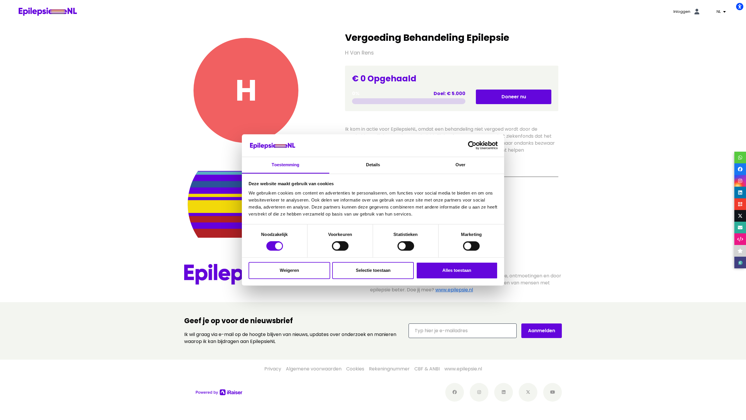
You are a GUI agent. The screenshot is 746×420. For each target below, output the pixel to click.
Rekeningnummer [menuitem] (389, 368)
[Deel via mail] (740, 227)
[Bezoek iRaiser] (219, 392)
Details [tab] (373, 164)
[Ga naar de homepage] (48, 11)
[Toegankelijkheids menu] (739, 6)
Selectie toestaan (373, 270)
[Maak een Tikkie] (740, 262)
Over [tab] (460, 164)
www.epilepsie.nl (454, 289)
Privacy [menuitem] (272, 368)
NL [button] (719, 11)
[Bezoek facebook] (454, 392)
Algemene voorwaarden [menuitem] (314, 368)
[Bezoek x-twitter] (528, 392)
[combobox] (721, 11)
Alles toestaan (456, 270)
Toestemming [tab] (285, 164)
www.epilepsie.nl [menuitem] (463, 368)
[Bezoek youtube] (552, 392)
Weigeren (289, 270)
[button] (463, 330)
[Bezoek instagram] (479, 392)
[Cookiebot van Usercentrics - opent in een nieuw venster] (472, 145)
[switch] (340, 246)
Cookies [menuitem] (355, 368)
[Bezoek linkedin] (503, 392)
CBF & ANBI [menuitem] (427, 368)
